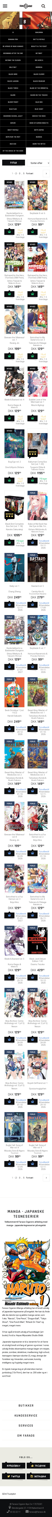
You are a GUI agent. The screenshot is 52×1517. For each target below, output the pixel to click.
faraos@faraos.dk (37, 1512)
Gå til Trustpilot (9, 1494)
